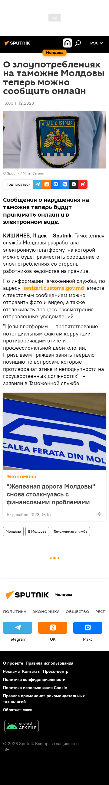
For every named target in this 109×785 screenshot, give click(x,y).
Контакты (31, 671)
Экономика (21, 476)
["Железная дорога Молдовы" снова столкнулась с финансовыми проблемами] (54, 431)
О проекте (13, 663)
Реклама (11, 671)
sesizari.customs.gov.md (53, 287)
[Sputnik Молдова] (18, 45)
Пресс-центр (55, 671)
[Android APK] (21, 727)
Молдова (13, 531)
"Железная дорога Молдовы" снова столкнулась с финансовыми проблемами (51, 494)
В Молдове (37, 531)
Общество (77, 611)
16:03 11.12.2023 (18, 103)
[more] (99, 514)
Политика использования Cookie (35, 687)
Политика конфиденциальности (34, 679)
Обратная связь (18, 709)
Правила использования (49, 663)
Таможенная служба (70, 531)
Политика (14, 611)
